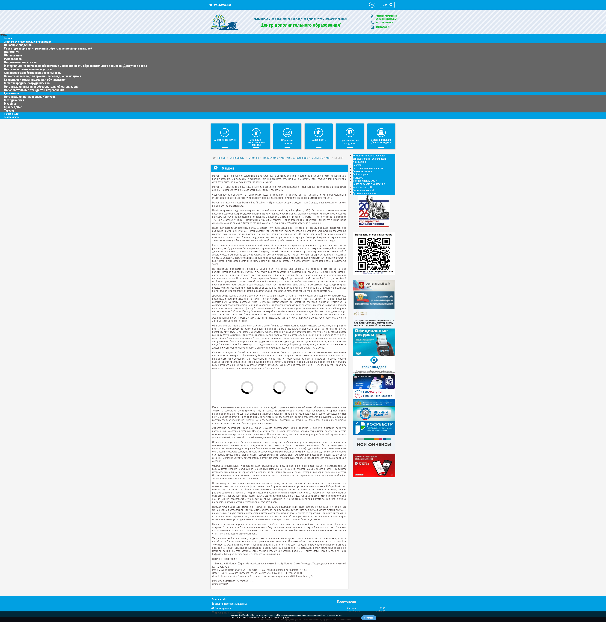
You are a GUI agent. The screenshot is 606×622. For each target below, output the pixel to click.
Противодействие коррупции (350, 142)
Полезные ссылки (362, 171)
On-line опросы (360, 174)
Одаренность (319, 139)
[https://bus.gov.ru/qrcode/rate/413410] (374, 253)
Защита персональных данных (231, 603)
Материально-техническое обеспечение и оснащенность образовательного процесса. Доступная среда (75, 66)
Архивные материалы (364, 193)
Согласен (368, 618)
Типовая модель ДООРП (365, 180)
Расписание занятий (363, 190)
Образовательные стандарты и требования (34, 90)
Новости (357, 165)
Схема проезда (223, 608)
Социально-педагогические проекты (256, 142)
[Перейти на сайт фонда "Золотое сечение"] (374, 318)
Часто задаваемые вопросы (368, 168)
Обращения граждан (287, 142)
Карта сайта (221, 599)
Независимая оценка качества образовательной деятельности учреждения (369, 158)
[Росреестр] (374, 427)
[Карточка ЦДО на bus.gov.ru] (374, 285)
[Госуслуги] (374, 393)
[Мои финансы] (374, 442)
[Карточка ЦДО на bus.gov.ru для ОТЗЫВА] (374, 299)
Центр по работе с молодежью (369, 183)
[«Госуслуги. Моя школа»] (374, 381)
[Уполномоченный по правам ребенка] (374, 402)
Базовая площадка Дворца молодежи (381, 141)
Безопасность (11, 117)
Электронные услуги (225, 139)
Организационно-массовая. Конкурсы (30, 97)
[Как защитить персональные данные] (374, 364)
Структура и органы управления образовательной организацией (48, 48)
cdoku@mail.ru (382, 27)
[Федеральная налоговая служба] (374, 413)
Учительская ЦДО (362, 187)
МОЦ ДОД (358, 177)
